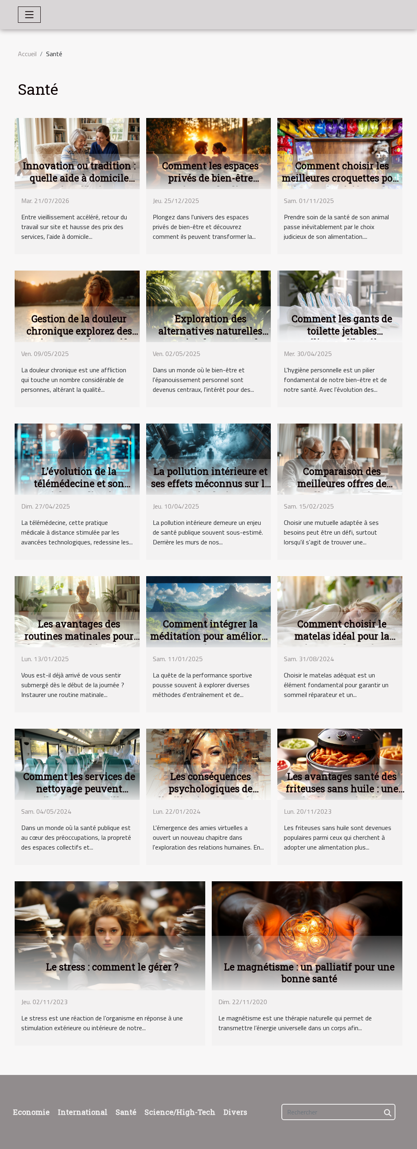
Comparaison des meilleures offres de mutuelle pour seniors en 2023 (341, 489)
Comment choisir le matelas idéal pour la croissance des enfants (341, 636)
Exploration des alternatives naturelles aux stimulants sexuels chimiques (210, 336)
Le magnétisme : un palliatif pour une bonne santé (309, 973)
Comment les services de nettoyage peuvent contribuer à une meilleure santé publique (79, 794)
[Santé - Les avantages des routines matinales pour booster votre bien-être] (77, 611)
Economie (31, 1112)
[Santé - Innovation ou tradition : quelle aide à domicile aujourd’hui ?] (77, 153)
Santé (126, 1112)
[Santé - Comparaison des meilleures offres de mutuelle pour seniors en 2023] (339, 458)
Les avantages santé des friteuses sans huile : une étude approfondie (342, 788)
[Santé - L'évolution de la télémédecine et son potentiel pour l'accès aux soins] (77, 458)
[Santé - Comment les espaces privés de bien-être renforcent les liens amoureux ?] (208, 153)
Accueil (27, 54)
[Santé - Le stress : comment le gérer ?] (110, 935)
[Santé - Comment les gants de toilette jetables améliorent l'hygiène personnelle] (339, 305)
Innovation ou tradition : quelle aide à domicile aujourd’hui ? (79, 177)
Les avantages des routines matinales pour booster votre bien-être (79, 636)
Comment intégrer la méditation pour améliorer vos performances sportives (210, 642)
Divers (235, 1112)
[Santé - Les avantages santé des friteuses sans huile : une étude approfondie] (339, 764)
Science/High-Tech (180, 1112)
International (83, 1112)
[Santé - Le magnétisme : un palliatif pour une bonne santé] (307, 935)
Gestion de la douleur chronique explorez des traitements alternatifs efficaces (79, 336)
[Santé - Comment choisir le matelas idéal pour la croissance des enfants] (339, 611)
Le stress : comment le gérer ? (112, 967)
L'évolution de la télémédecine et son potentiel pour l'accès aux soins (79, 489)
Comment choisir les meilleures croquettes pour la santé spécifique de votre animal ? (342, 183)
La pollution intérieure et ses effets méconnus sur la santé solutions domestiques (210, 489)
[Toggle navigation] (29, 15)
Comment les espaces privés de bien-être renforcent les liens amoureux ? (210, 183)
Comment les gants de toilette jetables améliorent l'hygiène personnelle (342, 336)
